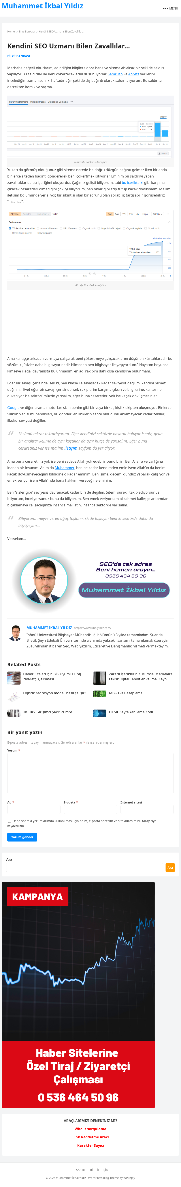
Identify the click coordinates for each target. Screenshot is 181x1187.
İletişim (103, 1170)
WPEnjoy (129, 1178)
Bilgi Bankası (27, 31)
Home (11, 31)
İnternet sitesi (131, 802)
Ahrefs (133, 74)
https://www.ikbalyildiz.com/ (92, 628)
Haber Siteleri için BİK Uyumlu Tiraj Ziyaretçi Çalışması (52, 676)
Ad (10, 802)
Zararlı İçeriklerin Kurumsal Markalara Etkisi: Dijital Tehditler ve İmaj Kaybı (141, 676)
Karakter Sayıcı (90, 1145)
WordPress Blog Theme (103, 1178)
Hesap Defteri (82, 1170)
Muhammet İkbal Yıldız (42, 5)
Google (13, 407)
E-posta (71, 802)
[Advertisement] (90, 323)
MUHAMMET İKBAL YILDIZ (49, 627)
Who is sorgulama (90, 1128)
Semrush (115, 74)
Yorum (13, 750)
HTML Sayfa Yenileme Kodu (131, 712)
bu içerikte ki (132, 182)
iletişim (70, 448)
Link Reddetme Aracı (90, 1137)
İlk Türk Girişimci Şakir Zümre (47, 712)
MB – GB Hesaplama (126, 693)
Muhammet (64, 467)
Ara (9, 859)
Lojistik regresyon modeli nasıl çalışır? (54, 693)
